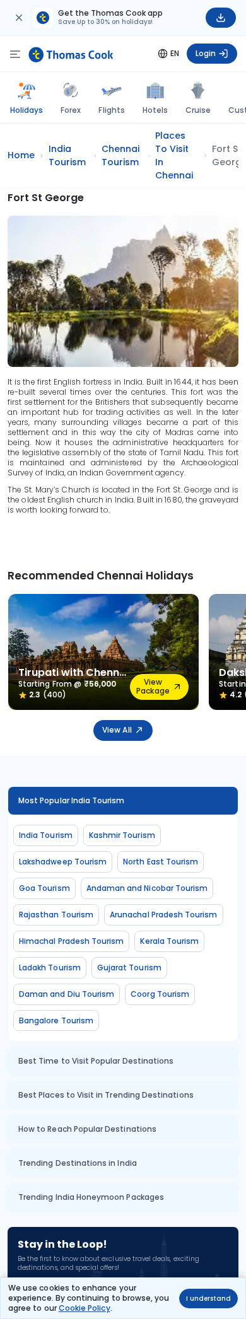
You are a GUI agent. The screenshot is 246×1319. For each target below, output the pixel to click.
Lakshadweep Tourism (63, 861)
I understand (208, 1298)
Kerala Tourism (169, 941)
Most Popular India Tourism (71, 800)
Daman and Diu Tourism (66, 994)
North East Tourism (160, 861)
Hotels (155, 110)
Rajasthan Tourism (56, 914)
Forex (71, 110)
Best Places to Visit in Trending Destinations (106, 1094)
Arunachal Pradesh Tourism (164, 914)
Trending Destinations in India (77, 1163)
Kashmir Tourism (122, 835)
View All (116, 729)
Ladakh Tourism (50, 967)
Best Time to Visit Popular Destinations (95, 1060)
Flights (111, 110)
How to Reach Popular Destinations (87, 1129)
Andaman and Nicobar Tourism (147, 888)
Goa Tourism (44, 888)
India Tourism (46, 835)
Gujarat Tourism (129, 967)
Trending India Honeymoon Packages (91, 1197)
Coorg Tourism (160, 994)
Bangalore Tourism (56, 1020)
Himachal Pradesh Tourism (71, 941)
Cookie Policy (84, 1308)
